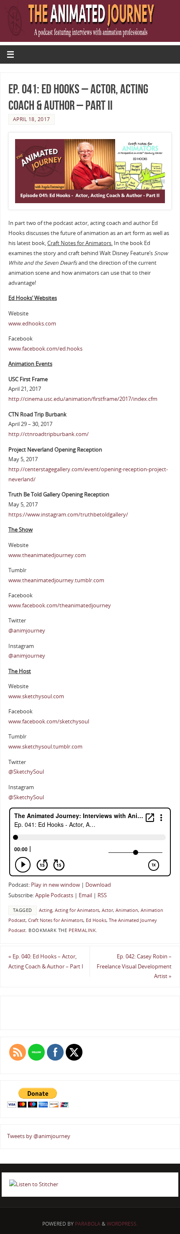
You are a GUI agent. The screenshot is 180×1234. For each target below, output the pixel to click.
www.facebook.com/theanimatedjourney (59, 605)
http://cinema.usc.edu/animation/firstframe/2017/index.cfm (82, 399)
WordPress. (122, 1223)
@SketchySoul (26, 771)
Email (85, 895)
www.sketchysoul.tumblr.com (45, 746)
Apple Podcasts (54, 895)
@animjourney (26, 630)
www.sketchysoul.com (36, 696)
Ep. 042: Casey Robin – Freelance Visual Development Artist (134, 966)
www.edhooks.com (32, 323)
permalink (82, 930)
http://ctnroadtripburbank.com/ (48, 434)
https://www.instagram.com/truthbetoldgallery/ (68, 514)
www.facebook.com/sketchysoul (48, 721)
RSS (102, 895)
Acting (45, 910)
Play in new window (55, 884)
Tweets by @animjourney (38, 1136)
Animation (127, 910)
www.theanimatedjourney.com (47, 555)
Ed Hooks (96, 920)
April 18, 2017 (31, 119)
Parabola (87, 1223)
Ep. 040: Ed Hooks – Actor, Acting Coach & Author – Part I (45, 961)
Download (98, 884)
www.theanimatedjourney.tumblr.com (56, 580)
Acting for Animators (77, 910)
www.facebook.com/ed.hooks (45, 348)
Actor (107, 910)
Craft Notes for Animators (55, 920)
